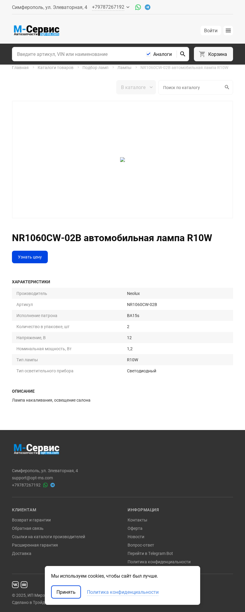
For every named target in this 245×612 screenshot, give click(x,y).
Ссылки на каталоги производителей (48, 536)
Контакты (137, 520)
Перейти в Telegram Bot (150, 553)
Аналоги (162, 54)
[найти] (182, 54)
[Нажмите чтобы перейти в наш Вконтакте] (15, 584)
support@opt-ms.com (32, 477)
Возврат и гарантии (31, 520)
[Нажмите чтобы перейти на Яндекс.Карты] (24, 584)
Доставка (21, 553)
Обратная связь (28, 528)
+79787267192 (26, 485)
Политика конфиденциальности (159, 561)
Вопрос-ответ (141, 545)
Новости (136, 536)
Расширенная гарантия (35, 545)
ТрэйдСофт (44, 602)
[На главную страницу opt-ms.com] (36, 30)
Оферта (135, 528)
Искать (227, 87)
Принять (66, 592)
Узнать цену (30, 257)
